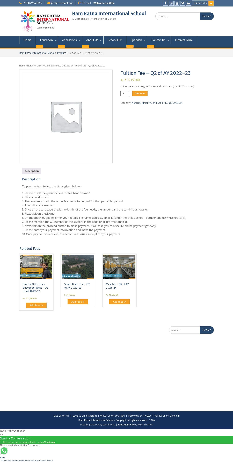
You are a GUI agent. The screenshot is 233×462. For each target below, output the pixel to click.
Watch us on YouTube (112, 416)
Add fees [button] (35, 305)
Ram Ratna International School (109, 13)
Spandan (136, 40)
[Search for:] (184, 16)
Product (61, 53)
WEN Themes (145, 424)
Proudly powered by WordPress (97, 424)
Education (46, 40)
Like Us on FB (61, 416)
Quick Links (200, 3)
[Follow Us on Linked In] (188, 3)
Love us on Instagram (84, 416)
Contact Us (158, 40)
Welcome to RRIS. (104, 3)
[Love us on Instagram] (171, 3)
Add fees (140, 93)
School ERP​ (115, 40)
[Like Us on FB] (165, 3)
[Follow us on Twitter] (182, 3)
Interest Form (184, 40)
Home (27, 40)
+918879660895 (32, 3)
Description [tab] (32, 171)
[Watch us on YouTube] (176, 3)
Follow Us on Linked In (167, 416)
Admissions (69, 40)
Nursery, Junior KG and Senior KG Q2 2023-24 (50, 65)
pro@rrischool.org (62, 3)
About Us (92, 40)
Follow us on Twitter (139, 416)
